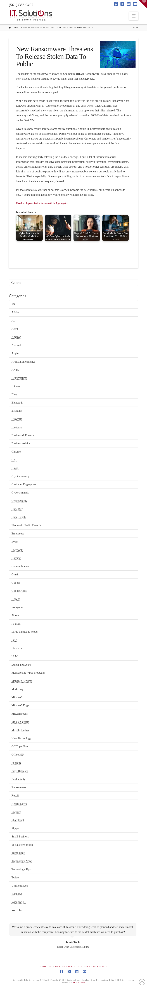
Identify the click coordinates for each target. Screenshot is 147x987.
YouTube (16, 910)
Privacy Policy (72, 967)
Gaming (16, 558)
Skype (15, 828)
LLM (14, 656)
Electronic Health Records (26, 525)
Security (16, 811)
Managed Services (21, 680)
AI (13, 320)
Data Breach (18, 517)
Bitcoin (15, 386)
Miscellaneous (19, 713)
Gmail (14, 574)
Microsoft (16, 697)
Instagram (17, 607)
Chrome (16, 451)
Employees (17, 533)
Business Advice (20, 443)
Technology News (21, 861)
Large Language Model (24, 631)
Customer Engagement (24, 484)
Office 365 (17, 754)
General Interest (20, 566)
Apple (14, 353)
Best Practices (19, 377)
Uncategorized (19, 885)
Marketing (17, 689)
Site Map (54, 967)
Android (16, 345)
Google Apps (19, 590)
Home (43, 967)
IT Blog (15, 623)
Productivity (18, 779)
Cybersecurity (19, 500)
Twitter (15, 877)
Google (15, 582)
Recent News (19, 803)
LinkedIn (16, 648)
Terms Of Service (95, 967)
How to (15, 598)
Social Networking (22, 844)
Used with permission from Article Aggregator (42, 203)
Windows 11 (18, 901)
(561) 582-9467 (21, 5)
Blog (14, 394)
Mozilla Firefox (20, 730)
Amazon (16, 336)
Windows (16, 893)
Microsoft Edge (20, 705)
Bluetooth (17, 402)
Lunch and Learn (21, 664)
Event (14, 541)
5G (13, 304)
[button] (133, 16)
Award (15, 369)
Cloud (14, 468)
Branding (16, 410)
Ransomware (18, 787)
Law (14, 639)
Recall (15, 795)
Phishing (16, 762)
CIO (13, 459)
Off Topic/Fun (19, 746)
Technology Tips (20, 869)
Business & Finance (22, 435)
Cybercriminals (20, 492)
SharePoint (17, 820)
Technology (18, 852)
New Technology (21, 738)
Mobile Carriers (20, 721)
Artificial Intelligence (23, 361)
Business (16, 427)
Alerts (14, 328)
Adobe (15, 312)
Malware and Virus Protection (28, 672)
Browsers (16, 418)
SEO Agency (79, 982)
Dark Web (17, 508)
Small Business (20, 836)
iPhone (15, 615)
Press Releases (19, 771)
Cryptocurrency (20, 476)
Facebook (17, 549)
